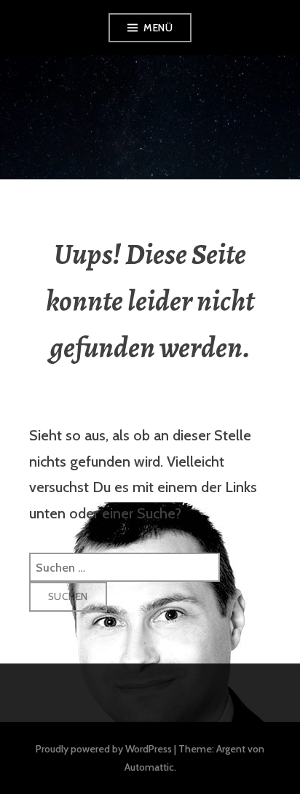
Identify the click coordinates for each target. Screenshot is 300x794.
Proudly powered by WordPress (104, 748)
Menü (158, 27)
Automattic (149, 767)
